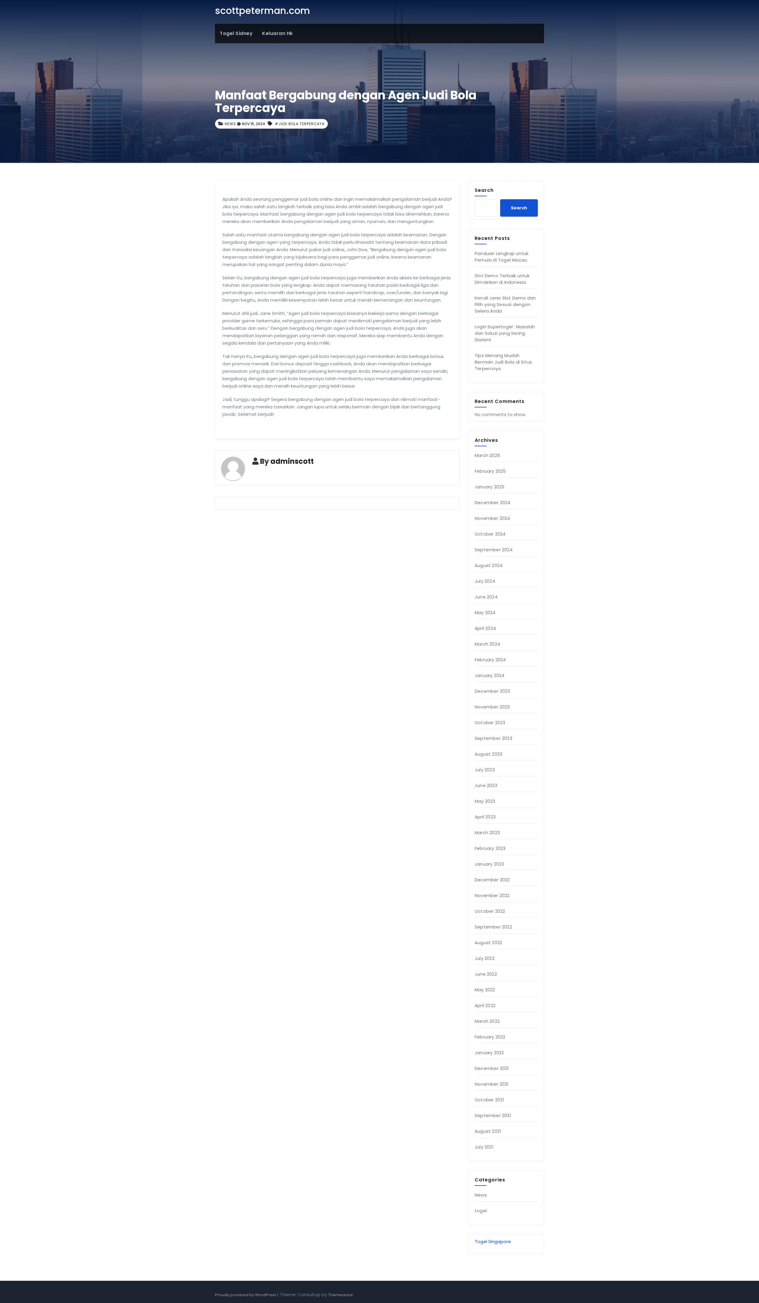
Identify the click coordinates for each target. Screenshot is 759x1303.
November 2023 (492, 707)
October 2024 (490, 534)
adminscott (292, 461)
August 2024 (489, 565)
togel (481, 1211)
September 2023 (493, 738)
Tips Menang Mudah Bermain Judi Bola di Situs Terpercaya (503, 362)
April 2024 (485, 628)
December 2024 (493, 502)
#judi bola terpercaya (300, 123)
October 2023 (490, 722)
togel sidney (236, 33)
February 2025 (490, 471)
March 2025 (487, 455)
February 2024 (490, 660)
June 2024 (486, 597)
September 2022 (493, 927)
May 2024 (485, 612)
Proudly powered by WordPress (246, 1295)
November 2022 (492, 895)
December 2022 (492, 880)
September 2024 (494, 550)
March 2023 (487, 832)
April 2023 (485, 817)
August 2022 (488, 942)
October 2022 (490, 911)
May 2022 (485, 990)
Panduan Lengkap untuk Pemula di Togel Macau (501, 256)
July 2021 (484, 1147)
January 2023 (489, 864)
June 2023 (486, 785)
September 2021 (493, 1115)
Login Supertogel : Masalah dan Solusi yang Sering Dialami (505, 333)
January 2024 (489, 675)
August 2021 (488, 1131)
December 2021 (492, 1068)
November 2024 (492, 518)
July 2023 (485, 770)
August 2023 (488, 754)
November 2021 (492, 1084)
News (230, 123)
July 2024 (485, 581)
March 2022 (487, 1021)
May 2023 (485, 801)
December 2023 (492, 691)
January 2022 (489, 1052)
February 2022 (490, 1037)
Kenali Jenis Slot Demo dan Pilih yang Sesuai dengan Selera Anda (505, 304)
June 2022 (486, 974)
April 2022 (485, 1005)
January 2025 (489, 487)
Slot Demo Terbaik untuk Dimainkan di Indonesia (502, 279)
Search (484, 190)
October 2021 (489, 1100)
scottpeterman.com (262, 10)
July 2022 (485, 958)
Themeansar (340, 1295)
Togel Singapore (493, 1241)
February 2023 (490, 848)
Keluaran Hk (277, 33)
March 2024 (487, 644)
